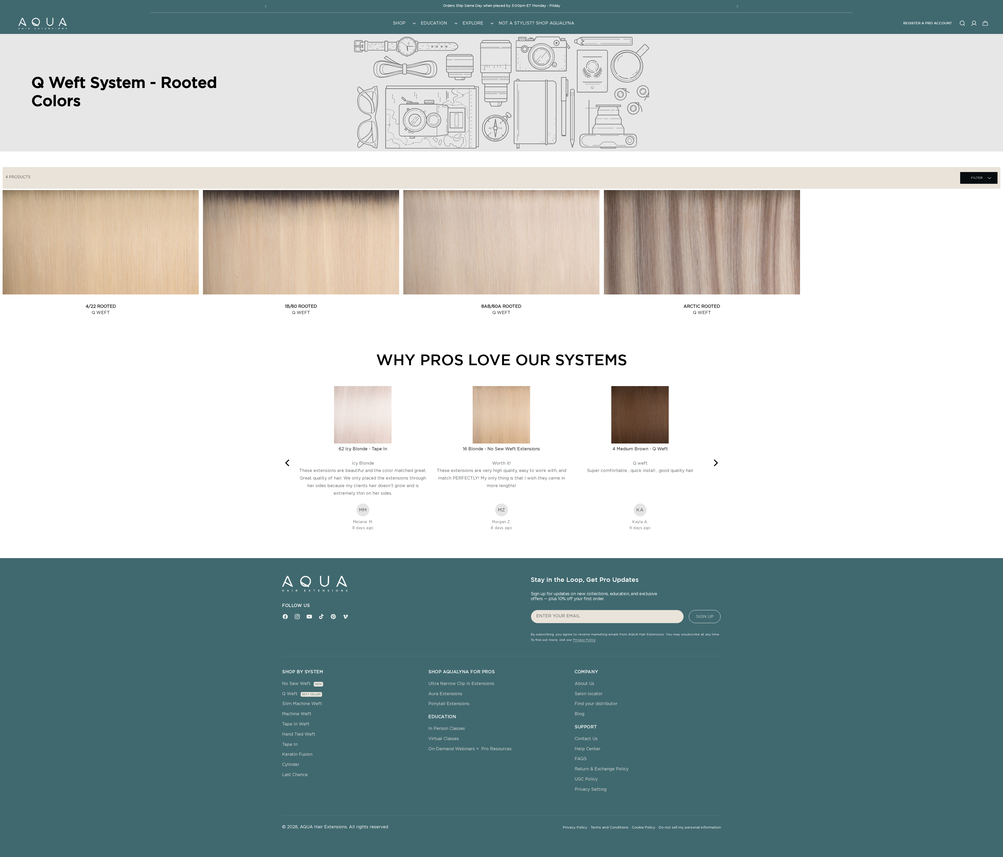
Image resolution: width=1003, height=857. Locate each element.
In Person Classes (446, 728)
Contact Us (586, 739)
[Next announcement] (737, 6)
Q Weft (290, 694)
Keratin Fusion (297, 754)
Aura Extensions (445, 694)
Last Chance (295, 775)
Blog (579, 714)
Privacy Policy (584, 639)
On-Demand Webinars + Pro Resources (470, 749)
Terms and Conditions (610, 827)
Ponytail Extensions (448, 704)
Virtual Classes (443, 739)
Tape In (290, 744)
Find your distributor (596, 704)
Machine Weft (296, 714)
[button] (404, 23)
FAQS (581, 759)
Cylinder (290, 765)
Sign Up (705, 616)
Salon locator (589, 694)
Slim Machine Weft (302, 704)
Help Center (587, 749)
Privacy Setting (591, 789)
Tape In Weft (296, 724)
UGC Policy (586, 779)
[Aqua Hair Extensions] (42, 23)
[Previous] (288, 463)
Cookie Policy (644, 827)
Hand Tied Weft (298, 734)
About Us (584, 684)
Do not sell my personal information (690, 827)
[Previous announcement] (265, 6)
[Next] (715, 463)
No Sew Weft (296, 684)
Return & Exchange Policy (601, 769)
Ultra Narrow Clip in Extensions (461, 684)
